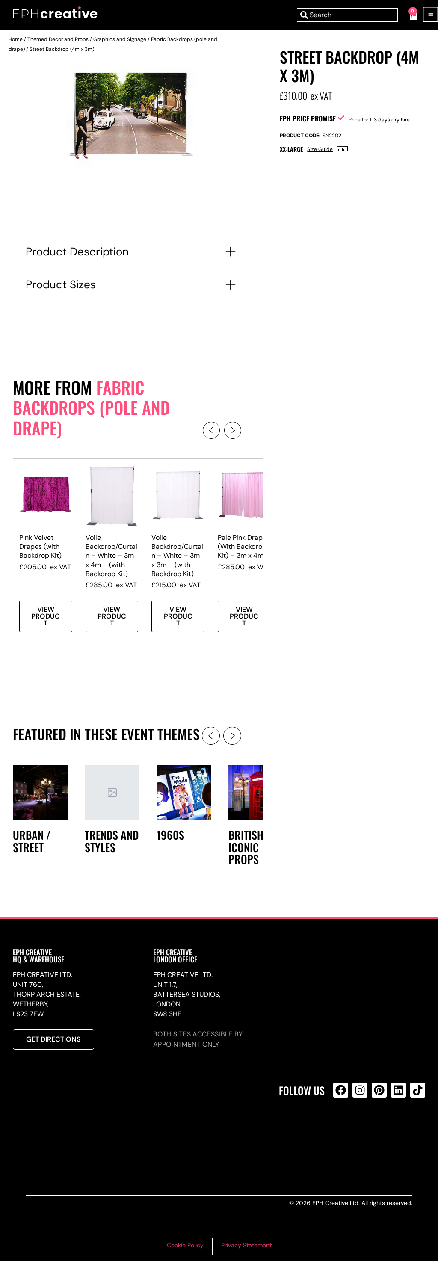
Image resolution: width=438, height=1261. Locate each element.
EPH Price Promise (308, 118)
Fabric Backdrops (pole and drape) (91, 407)
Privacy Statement (246, 1245)
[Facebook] (340, 1090)
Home (16, 39)
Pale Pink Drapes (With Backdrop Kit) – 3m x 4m (244, 546)
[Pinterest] (379, 1090)
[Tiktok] (417, 1090)
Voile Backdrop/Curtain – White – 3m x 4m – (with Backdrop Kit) (111, 555)
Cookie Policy (185, 1245)
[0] (409, 15)
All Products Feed (342, 1127)
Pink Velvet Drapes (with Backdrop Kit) (40, 546)
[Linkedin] (398, 1090)
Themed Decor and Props (58, 39)
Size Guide (320, 149)
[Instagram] (359, 1090)
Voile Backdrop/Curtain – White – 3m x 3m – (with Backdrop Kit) (177, 555)
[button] (211, 430)
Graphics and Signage (119, 39)
